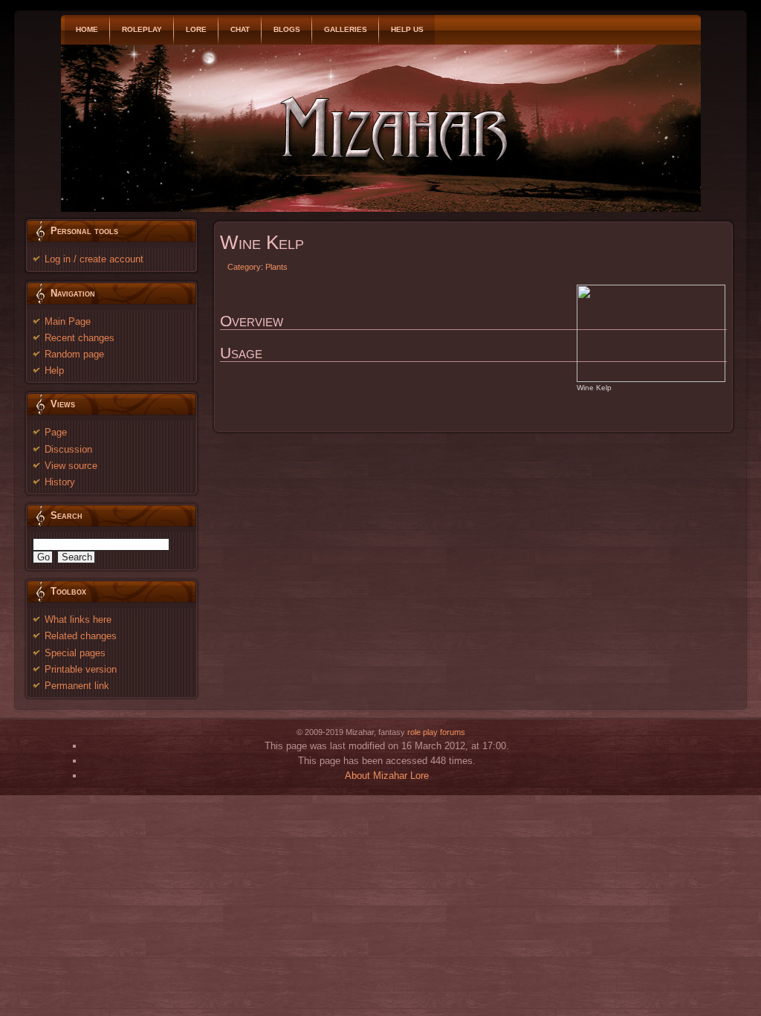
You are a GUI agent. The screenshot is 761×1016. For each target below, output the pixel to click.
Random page (74, 354)
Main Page (68, 321)
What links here (78, 619)
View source (71, 465)
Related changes (81, 635)
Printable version (81, 669)
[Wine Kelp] (651, 333)
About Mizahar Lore (387, 775)
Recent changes (79, 337)
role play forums (436, 732)
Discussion (68, 449)
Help (54, 370)
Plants (276, 266)
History (60, 482)
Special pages (75, 653)
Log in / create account (94, 259)
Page (56, 432)
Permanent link (77, 685)
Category (244, 266)
